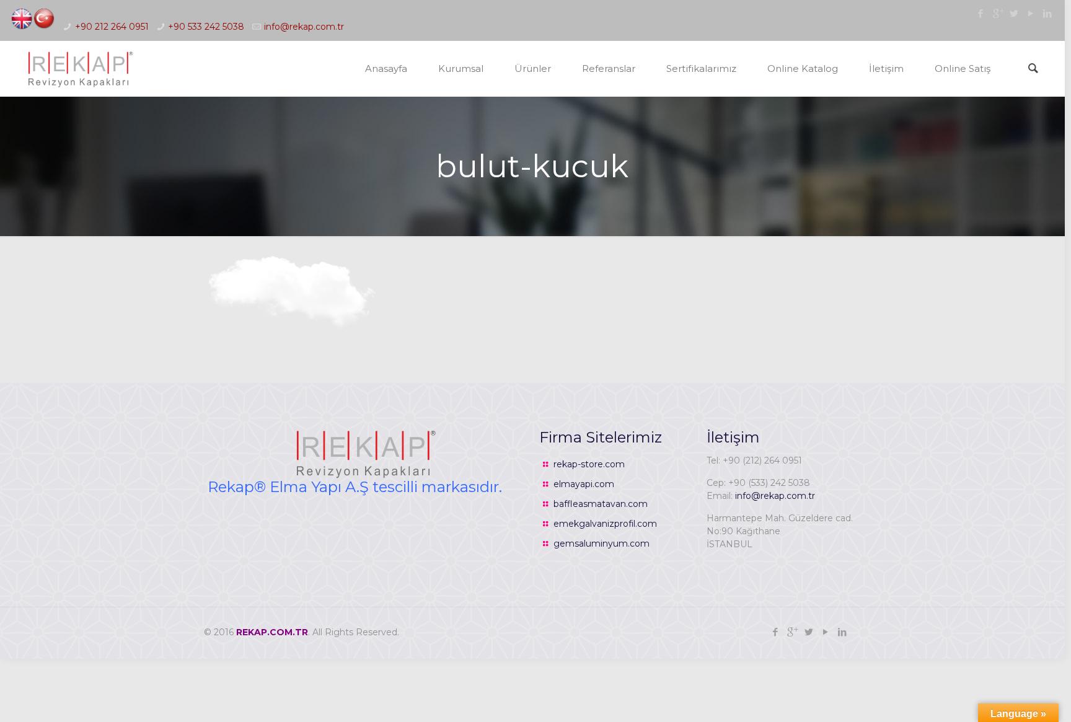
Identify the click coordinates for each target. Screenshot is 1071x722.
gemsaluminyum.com (601, 543)
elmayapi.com (583, 484)
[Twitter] (1014, 13)
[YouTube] (1031, 13)
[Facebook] (980, 13)
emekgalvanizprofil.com (605, 523)
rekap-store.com (589, 464)
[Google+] (997, 13)
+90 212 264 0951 (112, 26)
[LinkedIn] (1047, 13)
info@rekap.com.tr (304, 26)
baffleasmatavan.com (600, 503)
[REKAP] (79, 69)
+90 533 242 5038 (206, 26)
